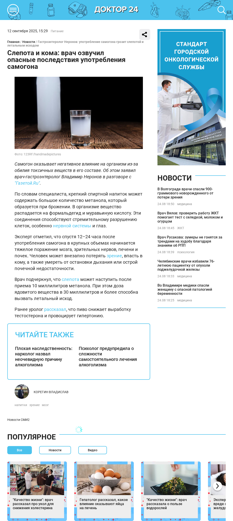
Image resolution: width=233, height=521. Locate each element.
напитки (21, 405)
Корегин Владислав (51, 392)
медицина (184, 204)
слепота (70, 279)
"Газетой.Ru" (27, 183)
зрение (114, 255)
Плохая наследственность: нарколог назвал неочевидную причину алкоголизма (43, 356)
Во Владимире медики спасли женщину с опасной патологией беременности (184, 289)
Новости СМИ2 (18, 420)
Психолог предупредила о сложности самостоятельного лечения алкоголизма (108, 356)
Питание (57, 31)
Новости (28, 42)
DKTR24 (116, 10)
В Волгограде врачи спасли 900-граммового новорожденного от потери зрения (185, 193)
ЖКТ (180, 228)
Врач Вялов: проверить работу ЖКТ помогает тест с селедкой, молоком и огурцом (190, 217)
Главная (13, 42)
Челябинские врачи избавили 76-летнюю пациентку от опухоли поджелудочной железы (186, 265)
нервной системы (72, 225)
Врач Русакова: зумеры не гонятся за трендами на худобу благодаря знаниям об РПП (189, 241)
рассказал (55, 309)
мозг (45, 405)
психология (186, 252)
